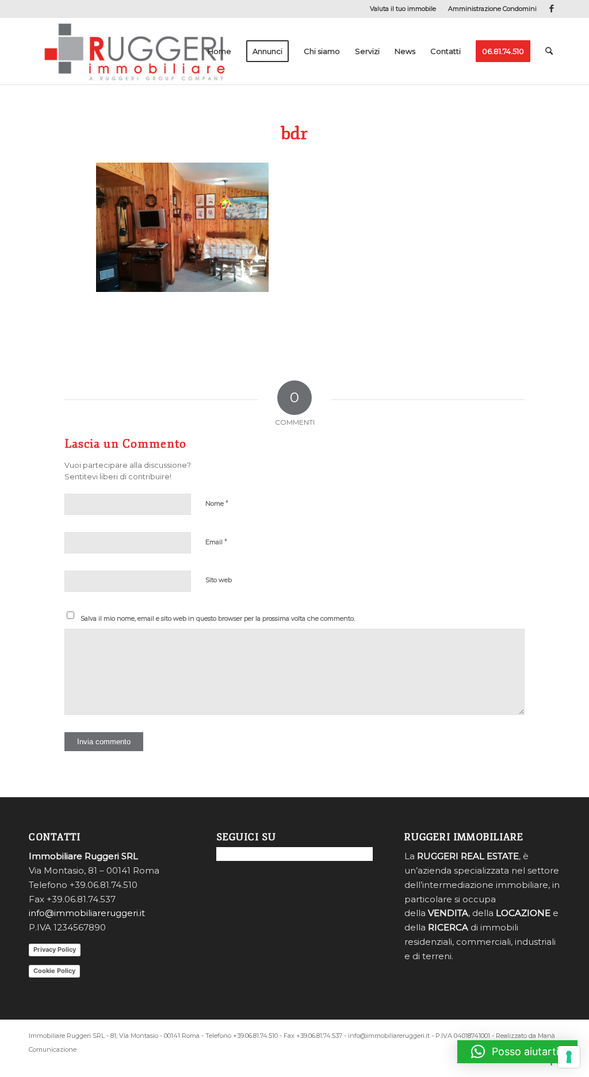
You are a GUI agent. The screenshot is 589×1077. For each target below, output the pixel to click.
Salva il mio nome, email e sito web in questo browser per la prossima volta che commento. (218, 618)
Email (216, 541)
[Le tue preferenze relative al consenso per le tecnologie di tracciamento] (569, 1057)
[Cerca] (549, 51)
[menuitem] (403, 8)
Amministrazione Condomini (492, 9)
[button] (517, 1051)
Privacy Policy (54, 949)
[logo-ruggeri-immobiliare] (134, 51)
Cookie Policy (54, 971)
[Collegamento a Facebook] (551, 8)
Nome (216, 502)
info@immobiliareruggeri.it (87, 912)
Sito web (218, 580)
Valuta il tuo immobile (403, 9)
